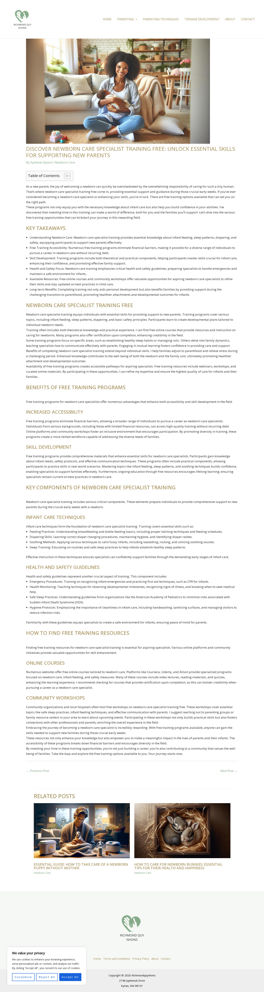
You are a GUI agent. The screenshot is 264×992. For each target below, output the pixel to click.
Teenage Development (201, 19)
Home (107, 19)
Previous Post (37, 771)
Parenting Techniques (161, 19)
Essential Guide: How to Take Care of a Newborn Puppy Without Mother (81, 866)
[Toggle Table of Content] (65, 176)
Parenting (125, 19)
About (230, 19)
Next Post (229, 771)
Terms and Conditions (116, 958)
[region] (46, 966)
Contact (248, 19)
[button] (135, 19)
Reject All (47, 977)
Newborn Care (65, 162)
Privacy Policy (140, 958)
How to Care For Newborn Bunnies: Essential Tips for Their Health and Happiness (178, 866)
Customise (23, 977)
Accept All (70, 977)
